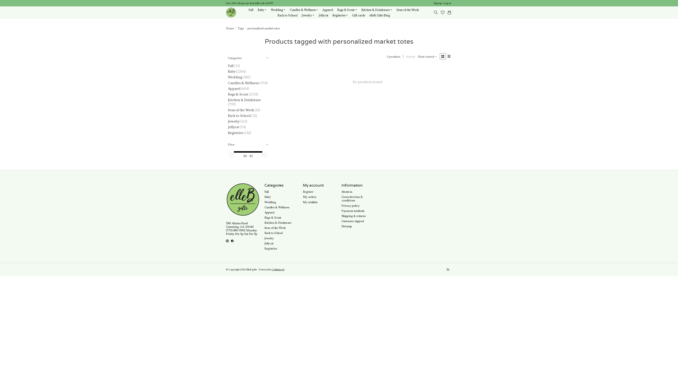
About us (346, 191)
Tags (241, 28)
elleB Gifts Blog (379, 15)
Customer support (352, 221)
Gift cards (358, 15)
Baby (232, 71)
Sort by (410, 56)
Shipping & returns (353, 216)
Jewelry (234, 121)
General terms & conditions (352, 198)
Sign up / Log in (442, 3)
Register (308, 191)
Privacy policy (350, 205)
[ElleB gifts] (231, 12)
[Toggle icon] (435, 12)
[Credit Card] (448, 269)
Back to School (288, 15)
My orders (309, 197)
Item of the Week (408, 10)
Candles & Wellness (243, 83)
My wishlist (310, 202)
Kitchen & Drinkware (244, 100)
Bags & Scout (238, 94)
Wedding (235, 77)
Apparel (327, 10)
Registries (235, 133)
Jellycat (323, 15)
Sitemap (346, 226)
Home (230, 28)
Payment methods (352, 211)
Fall (251, 10)
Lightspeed (278, 269)
